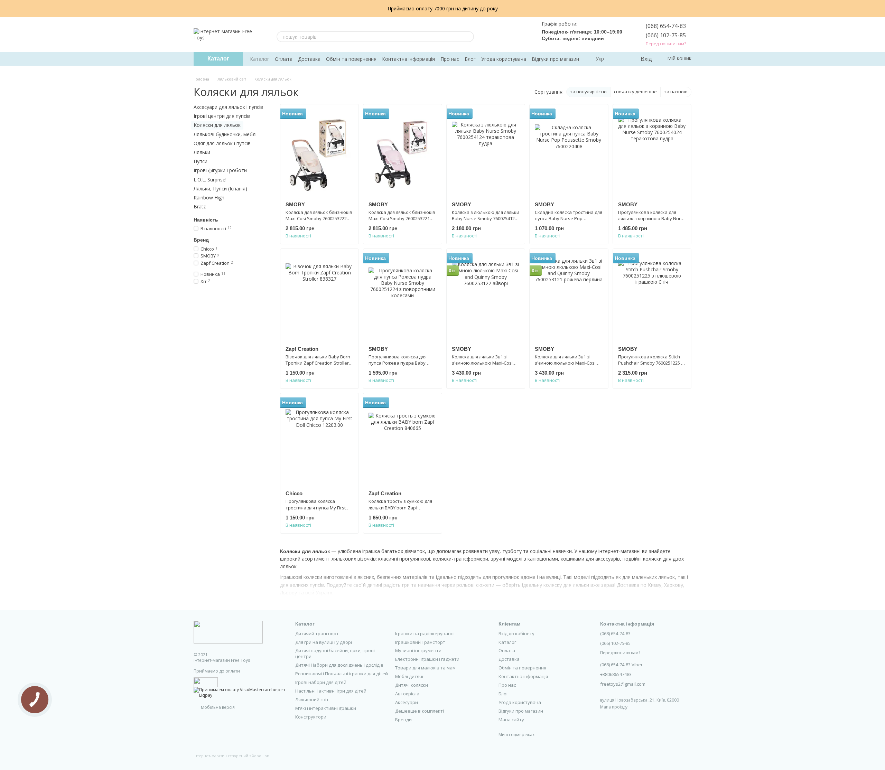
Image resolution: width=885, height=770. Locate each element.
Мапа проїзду (613, 707)
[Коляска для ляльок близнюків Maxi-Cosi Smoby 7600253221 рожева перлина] (402, 153)
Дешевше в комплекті (419, 711)
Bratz (200, 206)
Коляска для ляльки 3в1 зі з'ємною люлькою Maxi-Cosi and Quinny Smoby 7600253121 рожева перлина (567, 366)
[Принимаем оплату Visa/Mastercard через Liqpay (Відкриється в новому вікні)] (239, 692)
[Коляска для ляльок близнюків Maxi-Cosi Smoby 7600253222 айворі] (319, 153)
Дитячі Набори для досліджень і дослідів (339, 665)
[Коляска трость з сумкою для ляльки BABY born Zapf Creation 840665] (402, 441)
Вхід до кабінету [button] (516, 633)
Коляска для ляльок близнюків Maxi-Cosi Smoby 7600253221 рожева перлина (402, 218)
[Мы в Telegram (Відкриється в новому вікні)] (515, 34)
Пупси (200, 161)
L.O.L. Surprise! (210, 179)
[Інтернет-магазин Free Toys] (228, 632)
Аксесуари (406, 702)
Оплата (283, 59)
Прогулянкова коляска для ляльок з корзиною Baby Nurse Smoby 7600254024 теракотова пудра (652, 221)
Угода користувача (503, 59)
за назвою (676, 91)
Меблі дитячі (409, 676)
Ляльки (202, 152)
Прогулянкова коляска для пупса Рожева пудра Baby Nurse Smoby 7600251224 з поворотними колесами (398, 366)
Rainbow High (209, 197)
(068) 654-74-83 (666, 26)
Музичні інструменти (418, 650)
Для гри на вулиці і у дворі (323, 642)
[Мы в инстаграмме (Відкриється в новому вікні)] (507, 34)
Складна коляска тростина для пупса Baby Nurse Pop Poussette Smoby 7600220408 (568, 218)
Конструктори (310, 717)
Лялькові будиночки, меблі (225, 134)
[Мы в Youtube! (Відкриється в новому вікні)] (499, 34)
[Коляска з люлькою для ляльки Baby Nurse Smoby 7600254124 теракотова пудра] (486, 153)
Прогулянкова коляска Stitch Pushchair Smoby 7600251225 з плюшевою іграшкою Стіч (650, 363)
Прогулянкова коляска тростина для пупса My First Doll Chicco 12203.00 (316, 507)
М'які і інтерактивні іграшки (325, 708)
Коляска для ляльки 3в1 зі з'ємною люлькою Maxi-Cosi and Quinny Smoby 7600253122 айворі (484, 366)
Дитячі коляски (411, 685)
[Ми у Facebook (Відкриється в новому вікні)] (490, 34)
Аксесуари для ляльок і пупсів (228, 107)
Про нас (449, 59)
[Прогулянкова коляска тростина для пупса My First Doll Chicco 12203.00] (319, 441)
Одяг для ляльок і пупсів (222, 143)
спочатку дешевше (635, 91)
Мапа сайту (511, 719)
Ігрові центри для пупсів (222, 116)
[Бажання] (620, 58)
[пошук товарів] (468, 36)
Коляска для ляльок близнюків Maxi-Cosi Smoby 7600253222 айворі (319, 218)
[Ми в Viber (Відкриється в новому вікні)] (524, 34)
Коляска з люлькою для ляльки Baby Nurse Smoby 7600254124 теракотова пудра (485, 218)
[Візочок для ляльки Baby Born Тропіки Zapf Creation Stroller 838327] (319, 297)
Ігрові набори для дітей (320, 682)
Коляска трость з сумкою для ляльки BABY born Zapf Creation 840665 (400, 507)
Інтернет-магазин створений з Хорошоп (231, 755)
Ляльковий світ (312, 699)
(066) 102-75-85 (666, 35)
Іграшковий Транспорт (420, 642)
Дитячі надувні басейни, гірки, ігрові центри (335, 653)
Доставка (309, 59)
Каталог (259, 59)
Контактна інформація (408, 59)
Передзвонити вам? (666, 44)
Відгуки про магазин (555, 59)
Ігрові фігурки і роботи (220, 170)
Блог (470, 59)
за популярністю (588, 91)
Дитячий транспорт (317, 633)
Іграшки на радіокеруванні (425, 633)
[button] (879, 9)
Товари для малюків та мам (425, 668)
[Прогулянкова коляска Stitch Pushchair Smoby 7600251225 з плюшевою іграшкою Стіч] (652, 297)
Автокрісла (407, 694)
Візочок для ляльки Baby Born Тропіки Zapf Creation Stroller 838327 (318, 363)
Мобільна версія (217, 707)
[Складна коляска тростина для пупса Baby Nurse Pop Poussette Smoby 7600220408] (569, 153)
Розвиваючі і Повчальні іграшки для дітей (341, 673)
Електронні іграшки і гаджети (427, 659)
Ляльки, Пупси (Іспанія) (220, 188)
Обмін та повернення (351, 59)
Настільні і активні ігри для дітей (330, 691)
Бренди (403, 719)
